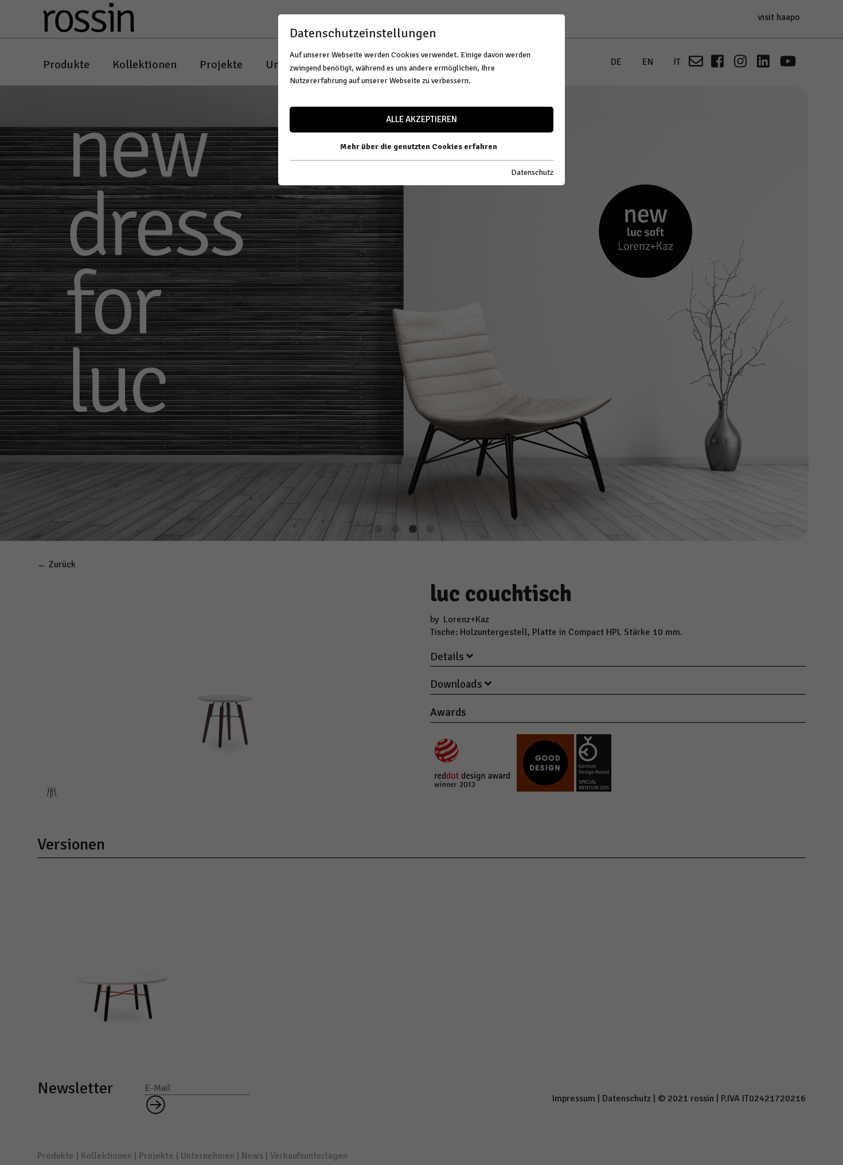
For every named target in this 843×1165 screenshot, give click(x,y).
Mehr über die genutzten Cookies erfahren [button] (418, 146)
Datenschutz (532, 172)
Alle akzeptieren (421, 119)
